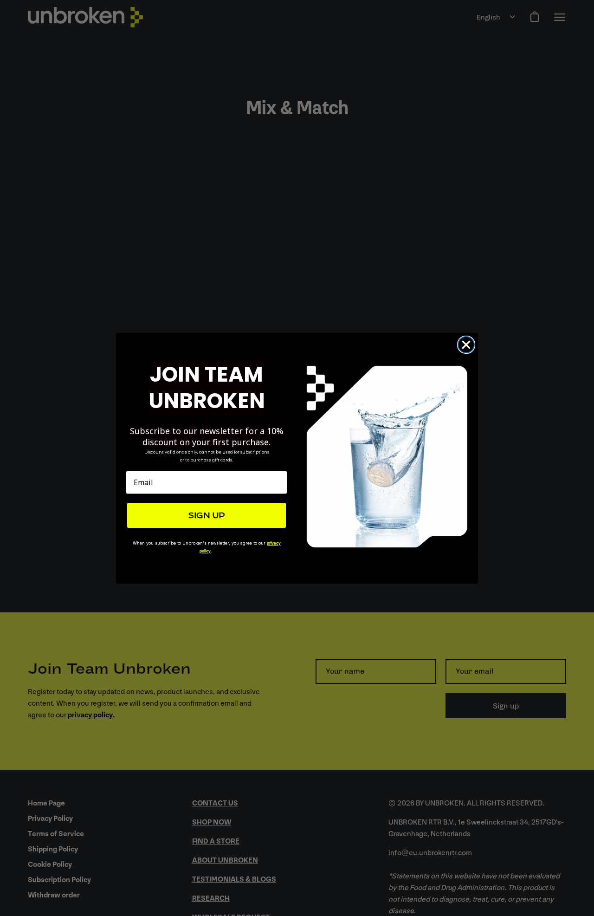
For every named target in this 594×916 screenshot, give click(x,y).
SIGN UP (206, 515)
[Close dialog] (466, 345)
